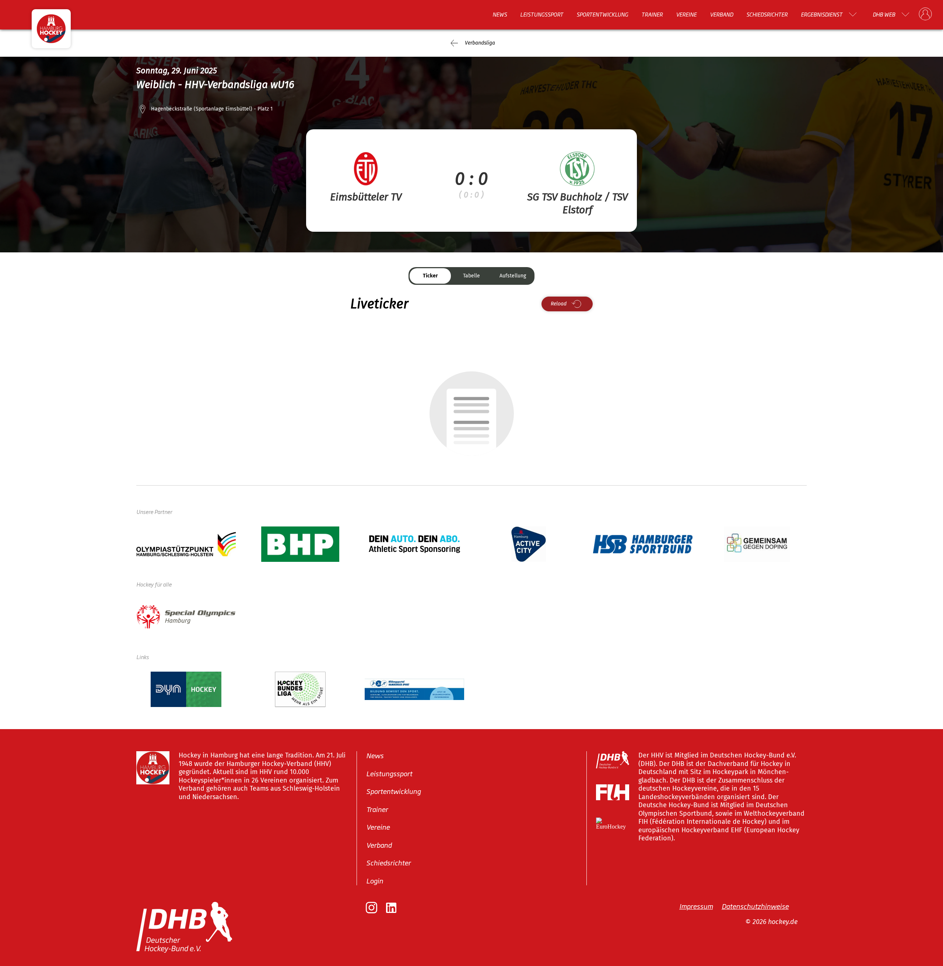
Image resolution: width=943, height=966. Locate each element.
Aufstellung (512, 276)
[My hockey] (925, 14)
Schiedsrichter (767, 14)
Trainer (652, 14)
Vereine (686, 14)
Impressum (696, 906)
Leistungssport (541, 14)
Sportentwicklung (602, 14)
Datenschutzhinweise (755, 906)
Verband (721, 14)
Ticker (430, 276)
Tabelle (471, 276)
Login (374, 880)
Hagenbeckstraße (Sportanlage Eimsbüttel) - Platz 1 (212, 109)
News (499, 14)
